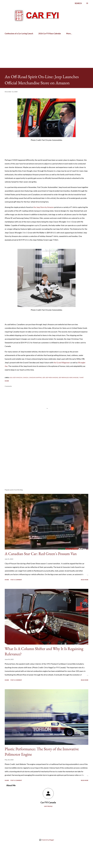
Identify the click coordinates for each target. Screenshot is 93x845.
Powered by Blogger (47, 840)
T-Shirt (81, 377)
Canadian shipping (35, 377)
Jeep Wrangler (63, 377)
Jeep (43, 377)
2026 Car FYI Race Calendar (49, 33)
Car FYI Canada (48, 802)
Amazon (19, 377)
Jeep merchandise (52, 377)
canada (25, 377)
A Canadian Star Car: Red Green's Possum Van (41, 553)
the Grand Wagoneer (62, 362)
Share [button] (7, 381)
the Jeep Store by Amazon (43, 207)
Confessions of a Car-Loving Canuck (19, 33)
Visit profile (48, 806)
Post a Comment (16, 579)
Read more (84, 579)
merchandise (73, 377)
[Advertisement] (21, 41)
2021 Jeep (13, 377)
